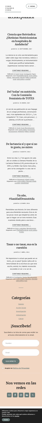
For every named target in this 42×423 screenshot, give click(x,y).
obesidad (34, 279)
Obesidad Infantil (31, 181)
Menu (32, 6)
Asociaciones (31, 130)
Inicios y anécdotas (20, 228)
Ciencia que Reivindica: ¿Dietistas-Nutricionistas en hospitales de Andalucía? (21, 39)
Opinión (24, 277)
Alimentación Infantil (23, 179)
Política (27, 77)
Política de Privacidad (21, 368)
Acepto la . (17, 368)
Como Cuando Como (9, 8)
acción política (33, 76)
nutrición (22, 77)
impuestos (28, 279)
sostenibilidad (25, 183)
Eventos (32, 179)
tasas (25, 281)
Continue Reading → (21, 70)
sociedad (27, 79)
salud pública (21, 79)
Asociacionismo (13, 131)
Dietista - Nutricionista (13, 77)
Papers (34, 74)
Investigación (27, 74)
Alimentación (21, 315)
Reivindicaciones (29, 128)
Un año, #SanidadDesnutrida (21, 197)
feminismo (21, 131)
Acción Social (19, 74)
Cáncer (21, 318)
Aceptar (6, 420)
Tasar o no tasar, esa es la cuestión (21, 246)
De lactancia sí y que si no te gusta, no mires (21, 145)
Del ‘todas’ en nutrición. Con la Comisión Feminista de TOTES (21, 95)
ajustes (17, 416)
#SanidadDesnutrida (22, 76)
